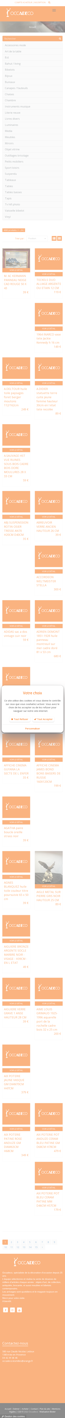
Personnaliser (32, 728)
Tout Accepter (44, 719)
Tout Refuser (20, 719)
